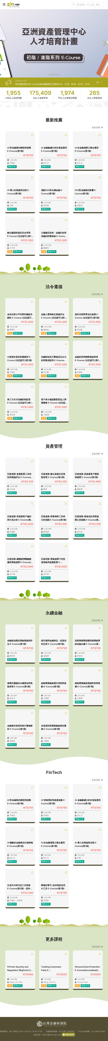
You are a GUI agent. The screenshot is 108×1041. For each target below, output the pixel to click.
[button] (49, 74)
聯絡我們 (69, 1034)
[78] (13, 4)
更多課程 (96, 127)
